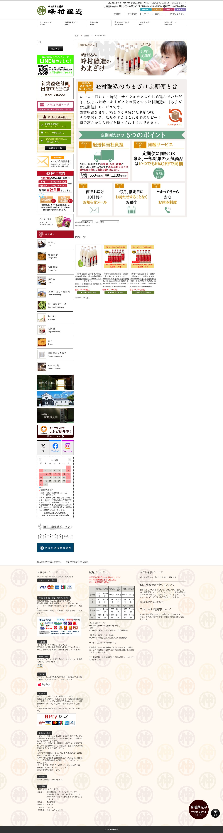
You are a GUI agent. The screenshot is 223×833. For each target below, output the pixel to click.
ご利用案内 (132, 14)
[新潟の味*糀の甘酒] (88, 256)
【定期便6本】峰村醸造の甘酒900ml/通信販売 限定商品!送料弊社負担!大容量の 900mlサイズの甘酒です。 (88, 277)
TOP (76, 35)
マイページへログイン (153, 14)
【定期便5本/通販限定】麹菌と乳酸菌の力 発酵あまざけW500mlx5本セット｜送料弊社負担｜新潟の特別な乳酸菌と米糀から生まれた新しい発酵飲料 (143, 279)
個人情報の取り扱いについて (49, 562)
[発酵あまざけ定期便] (115, 256)
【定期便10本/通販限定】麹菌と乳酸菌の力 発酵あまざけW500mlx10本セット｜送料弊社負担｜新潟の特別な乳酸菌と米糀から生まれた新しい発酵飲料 (116, 279)
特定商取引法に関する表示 (77, 562)
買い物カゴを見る (176, 14)
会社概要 (117, 14)
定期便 (86, 35)
